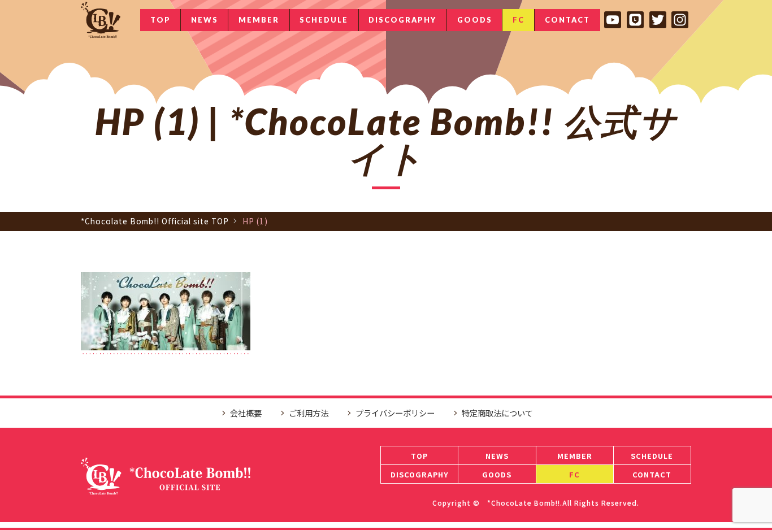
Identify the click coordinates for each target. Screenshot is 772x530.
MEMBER (258, 19)
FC (518, 19)
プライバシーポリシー (395, 413)
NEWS (204, 19)
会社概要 (246, 413)
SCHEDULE (324, 19)
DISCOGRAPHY (402, 19)
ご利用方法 (308, 413)
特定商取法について (497, 413)
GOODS (474, 19)
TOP (160, 19)
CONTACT (567, 19)
